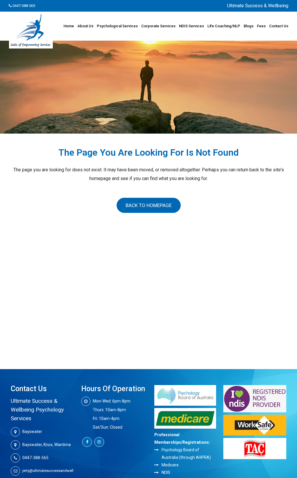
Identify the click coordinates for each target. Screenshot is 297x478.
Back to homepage (149, 205)
